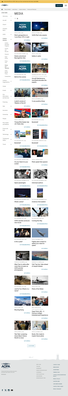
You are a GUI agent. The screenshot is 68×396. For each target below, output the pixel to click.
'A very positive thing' (38, 101)
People (4, 118)
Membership (38, 368)
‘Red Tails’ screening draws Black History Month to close (20, 336)
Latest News (14, 9)
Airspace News (5, 29)
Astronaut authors (37, 183)
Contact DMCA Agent (58, 386)
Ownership (5, 114)
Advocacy (5, 16)
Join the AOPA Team (40, 374)
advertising (56, 369)
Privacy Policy (56, 378)
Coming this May (37, 221)
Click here (36, 1)
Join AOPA (38, 366)
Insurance (5, 110)
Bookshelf (35, 122)
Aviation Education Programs (7, 44)
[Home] (2, 9)
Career (4, 86)
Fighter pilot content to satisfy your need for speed (39, 243)
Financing (5, 102)
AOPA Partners (39, 376)
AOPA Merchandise (57, 383)
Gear (4, 106)
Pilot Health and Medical (6, 123)
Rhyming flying (19, 310)
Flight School (6, 57)
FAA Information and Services (6, 96)
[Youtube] (12, 390)
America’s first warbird (39, 202)
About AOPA (38, 364)
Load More (31, 345)
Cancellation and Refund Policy (59, 375)
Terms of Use (56, 372)
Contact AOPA (56, 364)
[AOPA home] (4, 5)
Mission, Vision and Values (41, 370)
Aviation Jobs (56, 381)
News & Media (8, 9)
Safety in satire (36, 56)
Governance (38, 372)
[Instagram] (9, 390)
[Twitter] (6, 390)
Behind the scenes (20, 77)
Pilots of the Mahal (37, 289)
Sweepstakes (8, 76)
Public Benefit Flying (6, 72)
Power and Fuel (5, 129)
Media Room (56, 367)
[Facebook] (2, 390)
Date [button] (15, 18)
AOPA (4, 34)
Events (4, 90)
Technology (5, 134)
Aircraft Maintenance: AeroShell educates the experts (39, 80)
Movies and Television (7, 67)
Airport (4, 24)
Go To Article (27, 40)
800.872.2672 (3, 374)
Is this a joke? (18, 241)
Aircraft (4, 20)
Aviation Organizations (6, 81)
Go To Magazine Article (25, 61)
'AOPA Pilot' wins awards (39, 35)
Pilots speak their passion (40, 162)
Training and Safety (6, 139)
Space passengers (20, 183)
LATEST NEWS (4, 12)
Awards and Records (6, 50)
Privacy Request (57, 388)
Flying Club (6, 62)
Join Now (59, 5)
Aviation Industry (22, 9)
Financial (7, 54)
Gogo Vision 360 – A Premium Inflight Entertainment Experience (40, 313)
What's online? (19, 202)
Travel (4, 144)
